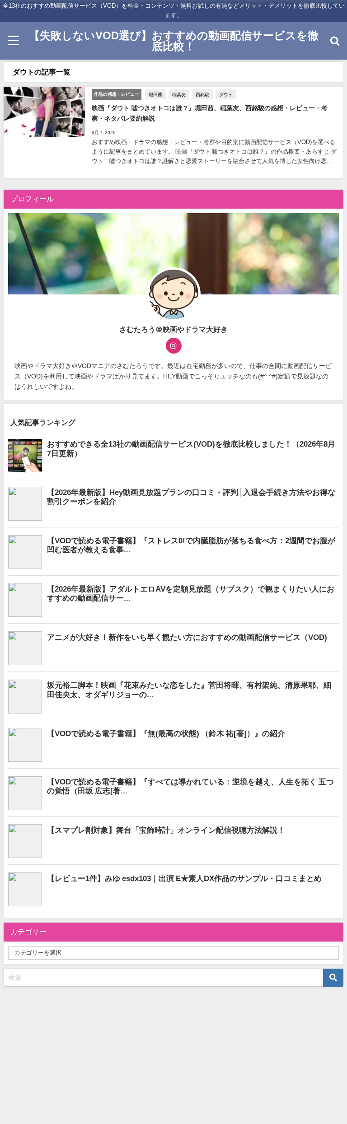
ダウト (226, 94)
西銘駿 (202, 94)
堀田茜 (155, 94)
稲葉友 (179, 94)
